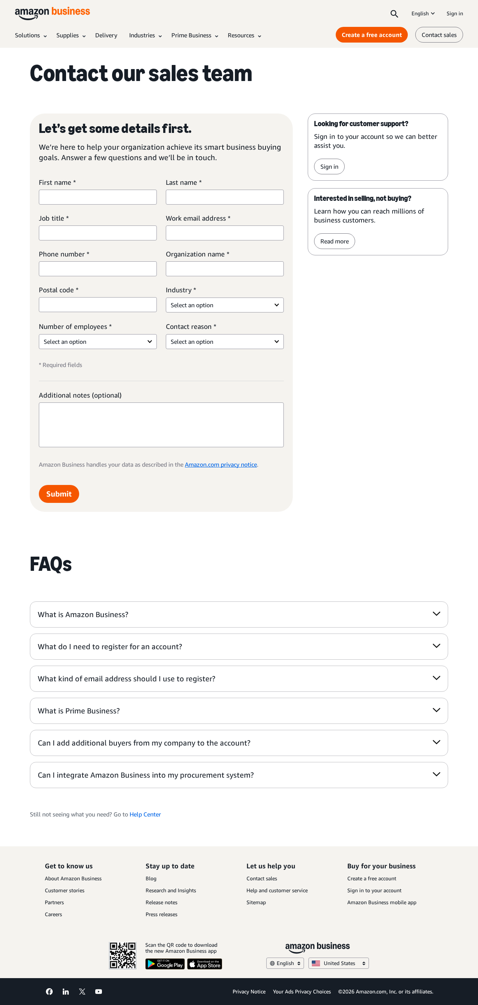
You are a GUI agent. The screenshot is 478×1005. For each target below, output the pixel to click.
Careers (53, 914)
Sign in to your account (374, 890)
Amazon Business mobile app (381, 902)
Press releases (161, 914)
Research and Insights (171, 890)
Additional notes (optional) (80, 395)
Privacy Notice (249, 991)
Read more (334, 241)
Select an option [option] (192, 305)
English (420, 13)
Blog (151, 878)
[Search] (394, 13)
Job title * (54, 218)
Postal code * (58, 290)
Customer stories (64, 890)
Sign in (455, 13)
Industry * (181, 290)
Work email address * (198, 218)
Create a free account (372, 34)
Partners (54, 902)
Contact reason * (191, 326)
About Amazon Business (73, 878)
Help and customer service (277, 890)
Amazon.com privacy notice (221, 464)
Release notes (161, 902)
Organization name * (197, 254)
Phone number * (64, 254)
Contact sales (439, 34)
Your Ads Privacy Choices (302, 991)
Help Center (145, 814)
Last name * (184, 182)
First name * (57, 182)
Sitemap (256, 902)
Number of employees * (75, 326)
